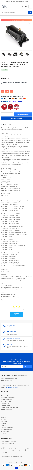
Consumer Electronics (7, 427)
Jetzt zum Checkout (16, 118)
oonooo (2, 59)
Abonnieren (27, 366)
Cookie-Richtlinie (5, 405)
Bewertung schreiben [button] (16, 314)
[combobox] (16, 12)
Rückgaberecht (5, 403)
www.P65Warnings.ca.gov (11, 387)
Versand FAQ (4, 395)
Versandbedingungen (6, 401)
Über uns (3, 433)
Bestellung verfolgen (6, 429)
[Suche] (30, 12)
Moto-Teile (4, 419)
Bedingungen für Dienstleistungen (9, 407)
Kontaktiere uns (5, 431)
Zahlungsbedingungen (6, 399)
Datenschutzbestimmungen (8, 397)
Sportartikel (4, 421)
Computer (3, 425)
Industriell (3, 423)
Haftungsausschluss (6, 409)
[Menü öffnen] (30, 6)
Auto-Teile (3, 417)
